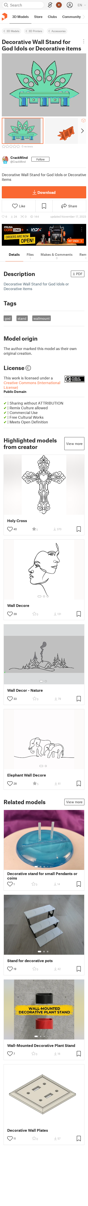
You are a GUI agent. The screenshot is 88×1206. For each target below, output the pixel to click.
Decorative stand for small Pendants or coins (42, 875)
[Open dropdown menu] (83, 41)
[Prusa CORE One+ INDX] (44, 235)
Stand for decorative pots (30, 961)
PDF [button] (79, 274)
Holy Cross (17, 521)
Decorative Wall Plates (27, 1130)
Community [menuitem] (71, 17)
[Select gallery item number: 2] (46, 511)
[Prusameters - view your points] (59, 5)
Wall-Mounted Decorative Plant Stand (41, 1045)
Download (46, 192)
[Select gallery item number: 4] (48, 867)
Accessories (58, 31)
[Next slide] (82, 131)
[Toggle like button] (10, 529)
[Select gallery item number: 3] (48, 596)
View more (74, 444)
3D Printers (35, 31)
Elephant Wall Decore (26, 775)
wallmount (41, 318)
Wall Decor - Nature (25, 690)
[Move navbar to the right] (83, 16)
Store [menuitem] (38, 17)
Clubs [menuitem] (52, 17)
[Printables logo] (4, 17)
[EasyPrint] (50, 5)
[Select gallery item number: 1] (41, 511)
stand (22, 318)
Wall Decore (18, 605)
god (8, 318)
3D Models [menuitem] (20, 17)
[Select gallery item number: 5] (51, 867)
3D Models (13, 31)
